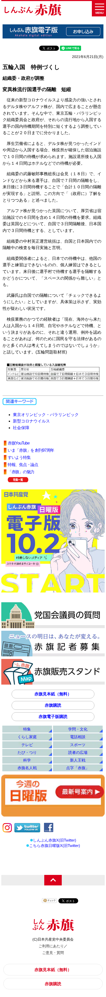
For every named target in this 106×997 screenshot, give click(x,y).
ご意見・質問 (53, 953)
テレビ (27, 745)
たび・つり (27, 752)
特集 (27, 729)
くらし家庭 (27, 737)
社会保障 (21, 428)
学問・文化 (77, 729)
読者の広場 (77, 752)
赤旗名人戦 (27, 768)
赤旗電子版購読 (53, 716)
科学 (27, 760)
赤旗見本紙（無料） (53, 694)
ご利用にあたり (51, 946)
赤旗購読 (53, 705)
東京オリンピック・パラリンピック (46, 414)
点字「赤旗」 (77, 768)
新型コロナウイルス (31, 421)
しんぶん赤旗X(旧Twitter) (54, 840)
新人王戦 (77, 760)
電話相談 (77, 737)
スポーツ (77, 745)
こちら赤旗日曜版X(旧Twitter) (54, 845)
